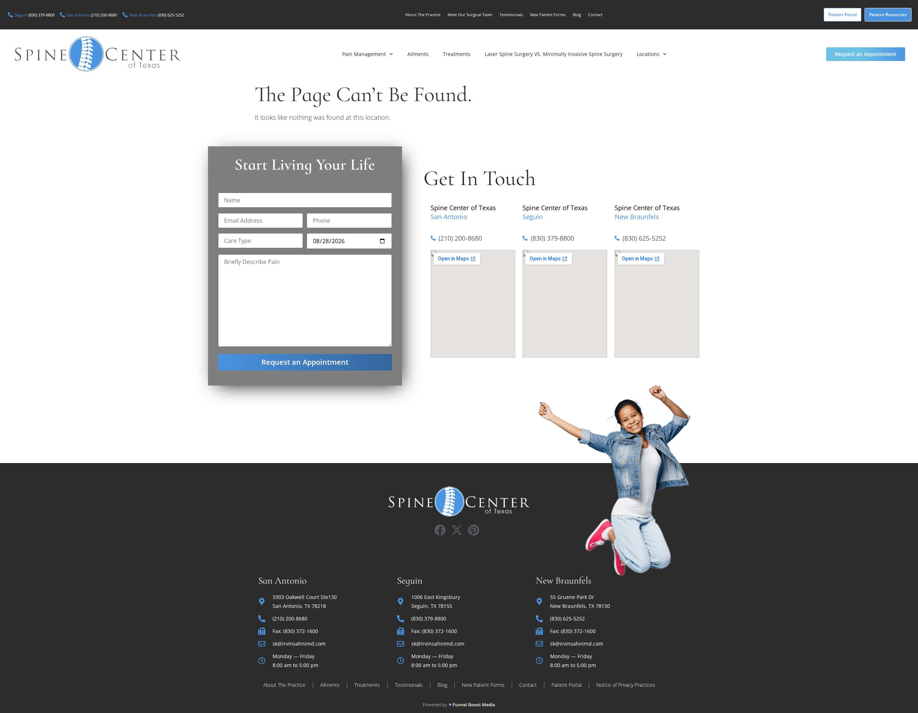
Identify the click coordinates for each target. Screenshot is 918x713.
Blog (577, 14)
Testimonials (511, 14)
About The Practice (422, 14)
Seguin (532, 216)
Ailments (418, 54)
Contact (595, 14)
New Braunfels (637, 216)
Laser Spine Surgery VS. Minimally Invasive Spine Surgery (554, 54)
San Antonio (449, 216)
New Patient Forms (548, 14)
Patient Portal (567, 684)
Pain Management (364, 54)
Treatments (456, 54)
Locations (648, 54)
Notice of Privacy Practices (625, 684)
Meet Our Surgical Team (470, 14)
